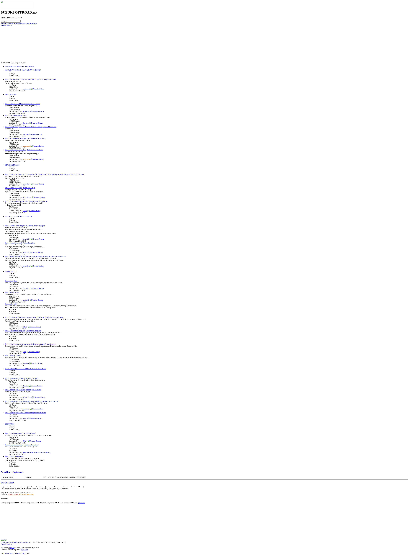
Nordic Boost (27, 397)
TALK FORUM (10, 94)
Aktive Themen (28, 66)
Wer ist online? (7, 483)
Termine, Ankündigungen (36, 226)
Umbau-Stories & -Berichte (38, 201)
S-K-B (25, 327)
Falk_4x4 (26, 252)
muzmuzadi (27, 146)
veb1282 (26, 134)
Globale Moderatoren (26, 494)
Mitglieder (17, 23)
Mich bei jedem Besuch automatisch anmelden (60, 477)
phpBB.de (24, 550)
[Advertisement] (65, 41)
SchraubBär (27, 111)
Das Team (4, 542)
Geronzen (26, 409)
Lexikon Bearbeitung (31, 445)
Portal (3, 23)
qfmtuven (81, 503)
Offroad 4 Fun (19, 553)
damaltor (26, 386)
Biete (15, 281)
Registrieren (25, 23)
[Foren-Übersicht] (17, 7)
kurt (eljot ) (26, 184)
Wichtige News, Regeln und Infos (44, 79)
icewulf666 (26, 239)
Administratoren (13, 494)
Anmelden (33, 23)
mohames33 (27, 89)
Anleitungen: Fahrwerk (33, 390)
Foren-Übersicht (6, 25)
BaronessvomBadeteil (30, 452)
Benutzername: (8, 477)
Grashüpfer (26, 266)
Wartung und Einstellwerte (37, 413)
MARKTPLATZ (11, 271)
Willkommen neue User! (35, 150)
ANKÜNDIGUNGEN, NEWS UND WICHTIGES (23, 70)
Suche (16, 292)
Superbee (26, 123)
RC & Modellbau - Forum (36, 138)
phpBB (11, 548)
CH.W (25, 441)
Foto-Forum (22, 115)
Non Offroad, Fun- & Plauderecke (44, 127)
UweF (25, 211)
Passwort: (28, 477)
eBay (15, 304)
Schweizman (27, 197)
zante (24, 352)
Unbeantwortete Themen (13, 66)
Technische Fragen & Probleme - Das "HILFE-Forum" (65, 174)
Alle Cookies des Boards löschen (20, 542)
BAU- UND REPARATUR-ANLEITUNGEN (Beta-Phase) (25, 369)
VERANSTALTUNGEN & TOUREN (18, 216)
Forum (7, 23)
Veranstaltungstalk (28, 243)
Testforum (20, 456)
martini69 (26, 300)
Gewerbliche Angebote (33, 331)
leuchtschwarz (8, 553)
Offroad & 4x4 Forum (32, 104)
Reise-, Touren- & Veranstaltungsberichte (52, 256)
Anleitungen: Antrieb (31, 378)
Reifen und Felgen (29, 188)
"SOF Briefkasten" (29, 433)
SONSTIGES (9, 424)
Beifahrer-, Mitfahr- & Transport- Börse (50, 317)
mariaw (25, 418)
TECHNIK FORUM (12, 165)
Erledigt (18, 356)
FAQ (12, 23)
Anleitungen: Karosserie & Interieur (46, 401)
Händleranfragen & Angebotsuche (44, 344)
